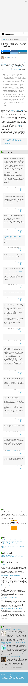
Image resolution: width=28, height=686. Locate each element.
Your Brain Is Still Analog (7, 542)
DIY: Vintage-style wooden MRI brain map (10, 656)
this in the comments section (14, 69)
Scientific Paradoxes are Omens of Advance (11, 629)
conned (11, 127)
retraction (11, 142)
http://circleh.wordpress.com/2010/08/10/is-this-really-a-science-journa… (13, 272)
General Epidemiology (9, 139)
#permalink (20, 188)
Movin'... (3, 564)
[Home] (8, 34)
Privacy (21, 674)
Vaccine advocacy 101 (6, 585)
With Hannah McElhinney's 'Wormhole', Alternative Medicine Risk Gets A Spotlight (13, 544)
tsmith (3, 39)
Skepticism (7, 140)
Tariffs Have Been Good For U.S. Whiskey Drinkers (13, 539)
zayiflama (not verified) (11, 450)
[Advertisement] (14, 16)
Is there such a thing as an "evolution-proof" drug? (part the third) (13, 598)
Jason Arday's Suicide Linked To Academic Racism (12, 556)
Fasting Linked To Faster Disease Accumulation (12, 541)
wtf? (18, 140)
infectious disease (19, 139)
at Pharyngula (13, 65)
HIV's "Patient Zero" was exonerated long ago (11, 608)
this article (21, 125)
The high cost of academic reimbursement (10, 575)
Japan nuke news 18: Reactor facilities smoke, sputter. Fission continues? (13, 643)
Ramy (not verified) (12, 228)
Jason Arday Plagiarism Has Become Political (11, 555)
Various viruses (13, 140)
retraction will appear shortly (17, 110)
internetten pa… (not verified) (12, 465)
